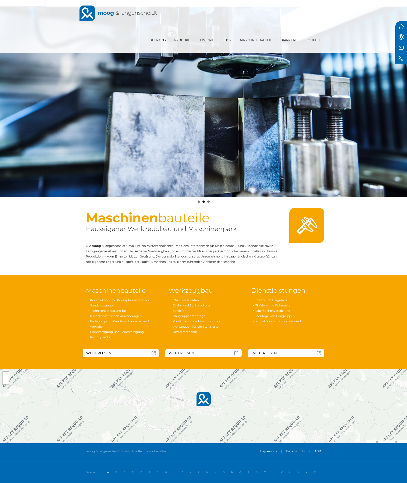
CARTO (402, 441)
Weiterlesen (181, 353)
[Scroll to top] (399, 475)
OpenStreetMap (386, 441)
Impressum (268, 451)
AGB (317, 451)
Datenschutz (295, 451)
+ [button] (5, 374)
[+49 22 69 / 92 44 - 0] (401, 58)
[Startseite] (401, 26)
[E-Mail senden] (401, 47)
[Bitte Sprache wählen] (401, 37)
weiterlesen (99, 353)
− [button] (5, 381)
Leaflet (370, 441)
